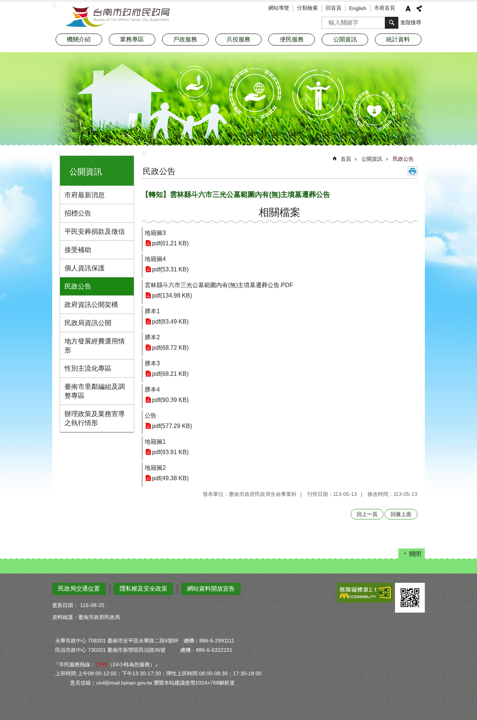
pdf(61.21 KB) (170, 243)
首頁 (346, 159)
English (357, 8)
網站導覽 (278, 8)
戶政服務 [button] (185, 39)
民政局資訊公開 (87, 323)
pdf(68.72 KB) (170, 348)
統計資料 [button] (398, 39)
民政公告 (77, 286)
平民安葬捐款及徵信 (94, 231)
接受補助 (77, 250)
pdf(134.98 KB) (172, 295)
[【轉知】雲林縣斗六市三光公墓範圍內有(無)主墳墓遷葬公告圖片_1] (410, 598)
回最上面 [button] (401, 514)
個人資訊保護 (84, 268)
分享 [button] (419, 8)
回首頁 (333, 8)
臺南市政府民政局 (117, 17)
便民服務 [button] (292, 39)
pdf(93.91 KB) (170, 452)
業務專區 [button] (132, 39)
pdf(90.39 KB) (170, 400)
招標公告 (77, 213)
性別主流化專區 (87, 368)
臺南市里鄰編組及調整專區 (94, 391)
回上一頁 (367, 514)
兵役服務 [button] (238, 39)
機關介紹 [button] (79, 39)
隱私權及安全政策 (143, 588)
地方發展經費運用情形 (94, 345)
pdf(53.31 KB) (170, 269)
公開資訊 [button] (345, 39)
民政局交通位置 (79, 588)
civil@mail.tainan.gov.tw (124, 683)
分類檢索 (307, 8)
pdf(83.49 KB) (170, 321)
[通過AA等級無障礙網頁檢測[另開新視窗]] (365, 593)
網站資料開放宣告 (211, 588)
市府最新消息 (84, 195)
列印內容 (412, 171)
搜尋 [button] (391, 23)
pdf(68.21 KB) (170, 374)
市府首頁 (384, 8)
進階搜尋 (410, 22)
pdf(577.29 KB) (172, 426)
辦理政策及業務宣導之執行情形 (94, 418)
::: (58, 153)
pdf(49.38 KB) (170, 478)
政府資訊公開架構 (91, 304)
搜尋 (328, 20)
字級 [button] (408, 8)
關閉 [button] (415, 554)
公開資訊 (371, 159)
